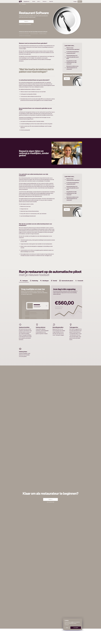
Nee (67, 627)
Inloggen (75, 1)
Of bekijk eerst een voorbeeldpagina (25, 24)
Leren (38, 1)
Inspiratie (51, 1)
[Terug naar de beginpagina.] (20, 1)
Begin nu (79, 1)
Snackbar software (42, 33)
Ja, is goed (75, 627)
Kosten (33, 1)
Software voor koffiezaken (24, 33)
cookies (72, 622)
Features (44, 1)
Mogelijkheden (26, 1)
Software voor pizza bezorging (24, 35)
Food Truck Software (34, 33)
